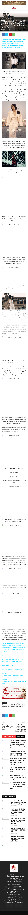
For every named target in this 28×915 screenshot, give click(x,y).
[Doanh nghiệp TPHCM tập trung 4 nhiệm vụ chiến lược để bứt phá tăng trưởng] (5, 753)
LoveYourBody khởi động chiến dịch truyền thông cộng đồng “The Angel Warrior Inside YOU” (20, 728)
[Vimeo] (16, 905)
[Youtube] (20, 905)
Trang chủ (3, 11)
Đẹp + (8, 11)
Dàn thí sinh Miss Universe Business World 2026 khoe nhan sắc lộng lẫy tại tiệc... (18, 802)
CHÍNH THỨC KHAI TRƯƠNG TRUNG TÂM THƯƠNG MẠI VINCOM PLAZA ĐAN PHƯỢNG (18, 821)
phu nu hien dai (5, 706)
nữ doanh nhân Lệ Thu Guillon (17, 704)
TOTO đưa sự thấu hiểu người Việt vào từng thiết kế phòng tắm (18, 777)
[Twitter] (11, 905)
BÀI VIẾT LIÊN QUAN (8, 736)
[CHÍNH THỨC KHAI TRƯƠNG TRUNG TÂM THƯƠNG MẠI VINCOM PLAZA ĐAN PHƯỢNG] (5, 760)
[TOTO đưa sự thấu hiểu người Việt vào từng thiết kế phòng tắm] (5, 777)
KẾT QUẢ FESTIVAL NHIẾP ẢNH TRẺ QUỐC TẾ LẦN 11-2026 (17, 769)
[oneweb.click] (14, 692)
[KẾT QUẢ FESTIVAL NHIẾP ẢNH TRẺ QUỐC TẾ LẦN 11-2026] (5, 769)
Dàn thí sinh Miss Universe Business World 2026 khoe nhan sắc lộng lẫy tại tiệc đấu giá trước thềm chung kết (18, 744)
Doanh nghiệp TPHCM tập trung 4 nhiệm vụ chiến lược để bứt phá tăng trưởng (18, 753)
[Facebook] (7, 905)
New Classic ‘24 (5, 704)
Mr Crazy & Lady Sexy (13, 703)
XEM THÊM (20, 736)
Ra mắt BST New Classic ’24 (17, 706)
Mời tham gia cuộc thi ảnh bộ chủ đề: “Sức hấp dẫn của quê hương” (8, 727)
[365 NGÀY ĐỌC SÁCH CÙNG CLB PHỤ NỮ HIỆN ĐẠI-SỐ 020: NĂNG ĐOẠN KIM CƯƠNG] (5, 784)
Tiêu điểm (8, 18)
